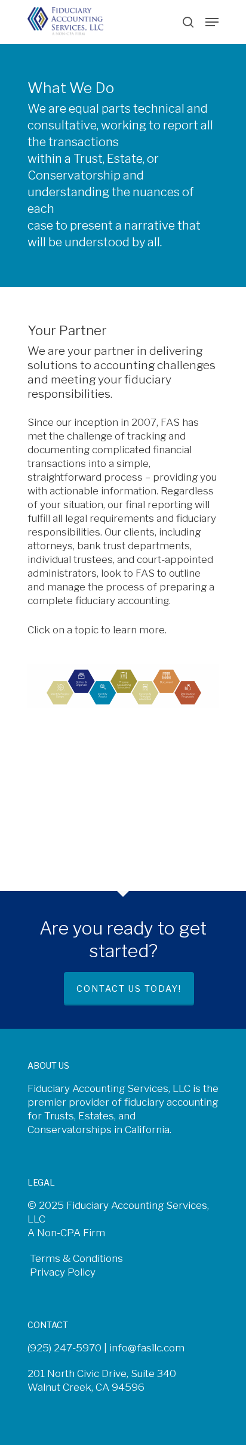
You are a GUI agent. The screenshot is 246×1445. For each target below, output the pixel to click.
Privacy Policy (61, 1272)
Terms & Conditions (75, 1258)
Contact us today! (129, 988)
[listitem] (58, 692)
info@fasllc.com (146, 1348)
